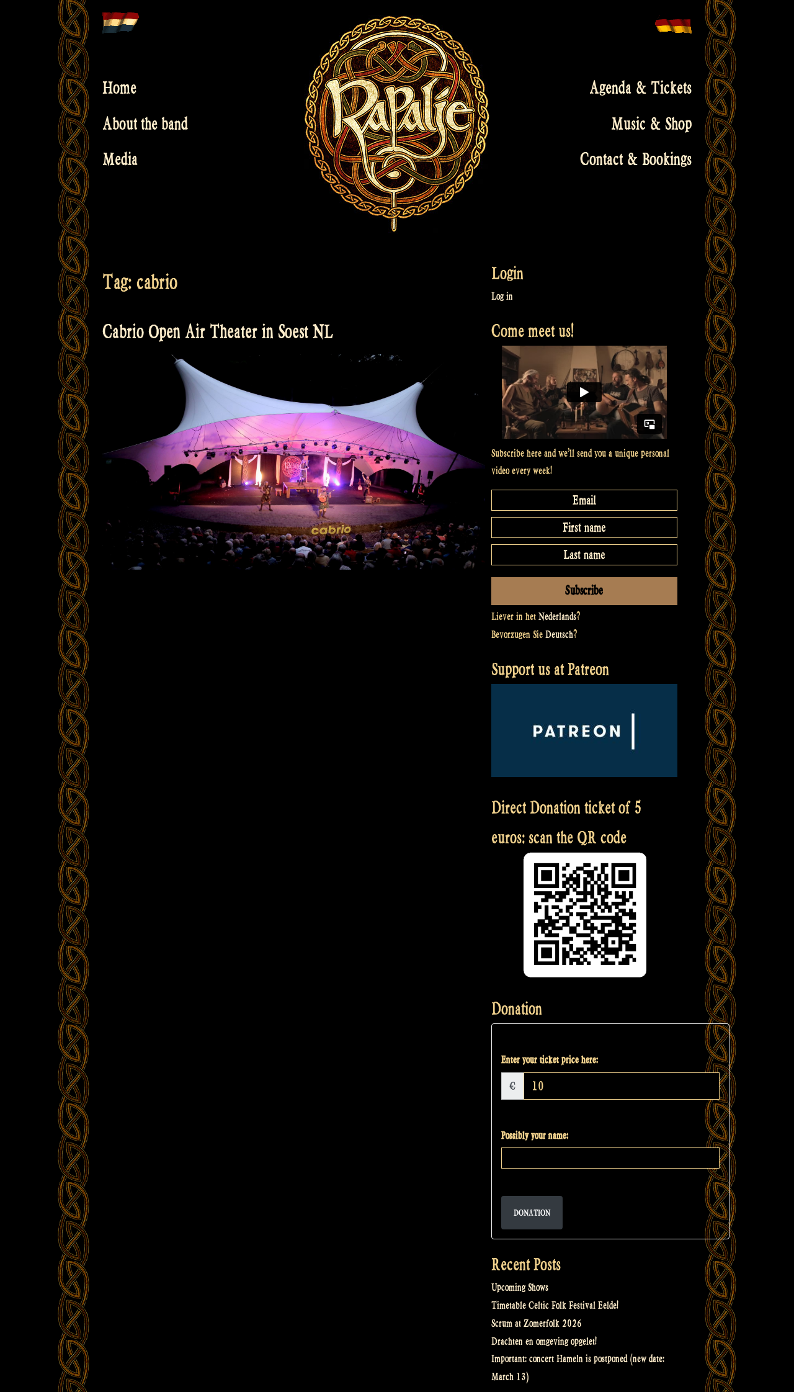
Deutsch (559, 634)
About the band (145, 123)
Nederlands (557, 616)
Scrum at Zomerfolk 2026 (536, 1323)
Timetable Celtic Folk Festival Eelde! (554, 1305)
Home (119, 88)
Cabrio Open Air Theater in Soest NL (217, 332)
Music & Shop (651, 123)
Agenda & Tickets (640, 88)
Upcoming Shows (519, 1287)
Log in (502, 296)
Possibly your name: (534, 1135)
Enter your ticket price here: (549, 1060)
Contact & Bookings (636, 159)
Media (120, 159)
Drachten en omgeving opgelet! (544, 1341)
